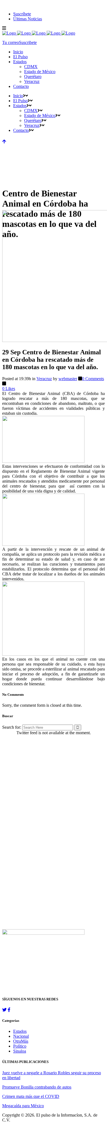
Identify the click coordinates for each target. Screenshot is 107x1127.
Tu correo (10, 42)
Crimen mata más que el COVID (30, 1096)
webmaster (67, 378)
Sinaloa (19, 1051)
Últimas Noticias (27, 18)
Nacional (21, 1036)
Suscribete (28, 42)
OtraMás (20, 1041)
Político (19, 1046)
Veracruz (44, 378)
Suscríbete (22, 14)
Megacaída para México (23, 1105)
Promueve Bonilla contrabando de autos (36, 1087)
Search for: (11, 727)
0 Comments (93, 378)
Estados (20, 1031)
